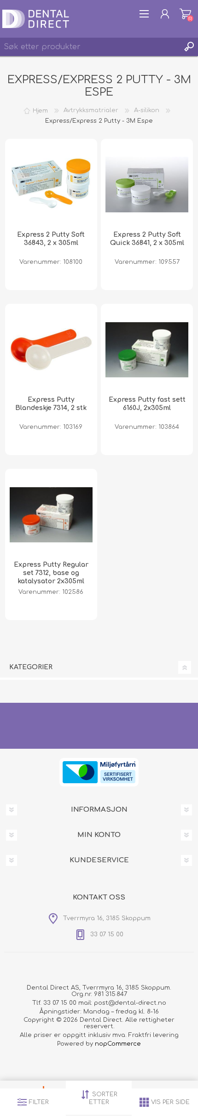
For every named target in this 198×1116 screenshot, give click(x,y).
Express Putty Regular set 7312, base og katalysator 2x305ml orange (51, 577)
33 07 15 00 (59, 1003)
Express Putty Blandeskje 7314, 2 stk (51, 403)
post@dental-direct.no (130, 1003)
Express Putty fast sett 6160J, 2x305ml (147, 403)
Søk (189, 47)
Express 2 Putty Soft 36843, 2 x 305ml (51, 238)
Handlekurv (185, 14)
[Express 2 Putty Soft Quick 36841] (146, 184)
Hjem (40, 110)
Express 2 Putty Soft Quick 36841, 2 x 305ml (147, 238)
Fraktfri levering (153, 1035)
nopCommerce (118, 1044)
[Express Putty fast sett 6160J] (146, 349)
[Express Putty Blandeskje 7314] (51, 349)
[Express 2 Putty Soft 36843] (51, 184)
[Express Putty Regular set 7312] (51, 514)
